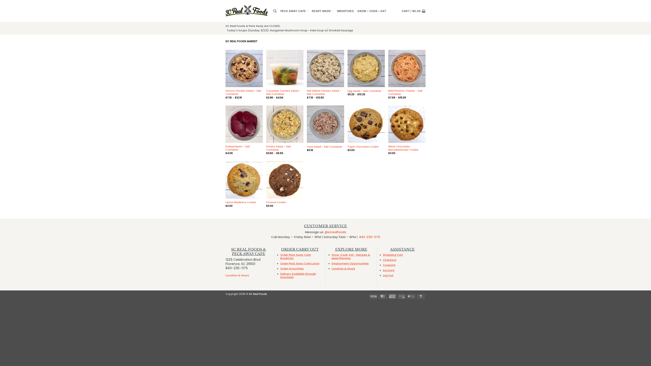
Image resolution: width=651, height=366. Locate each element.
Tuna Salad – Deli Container (324, 146)
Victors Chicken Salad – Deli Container (243, 92)
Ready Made (321, 11)
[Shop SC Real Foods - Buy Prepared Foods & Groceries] (246, 11)
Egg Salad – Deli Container (364, 91)
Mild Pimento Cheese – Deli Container (405, 92)
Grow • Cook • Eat (371, 11)
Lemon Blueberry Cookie (240, 202)
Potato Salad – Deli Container (278, 148)
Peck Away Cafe (293, 11)
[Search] (275, 11)
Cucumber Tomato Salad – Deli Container (283, 92)
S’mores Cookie (276, 202)
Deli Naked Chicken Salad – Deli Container (324, 92)
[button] (414, 11)
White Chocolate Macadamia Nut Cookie (403, 148)
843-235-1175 (369, 237)
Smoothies (345, 11)
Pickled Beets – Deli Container (237, 148)
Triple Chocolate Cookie (363, 146)
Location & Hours (237, 275)
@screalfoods (335, 232)
